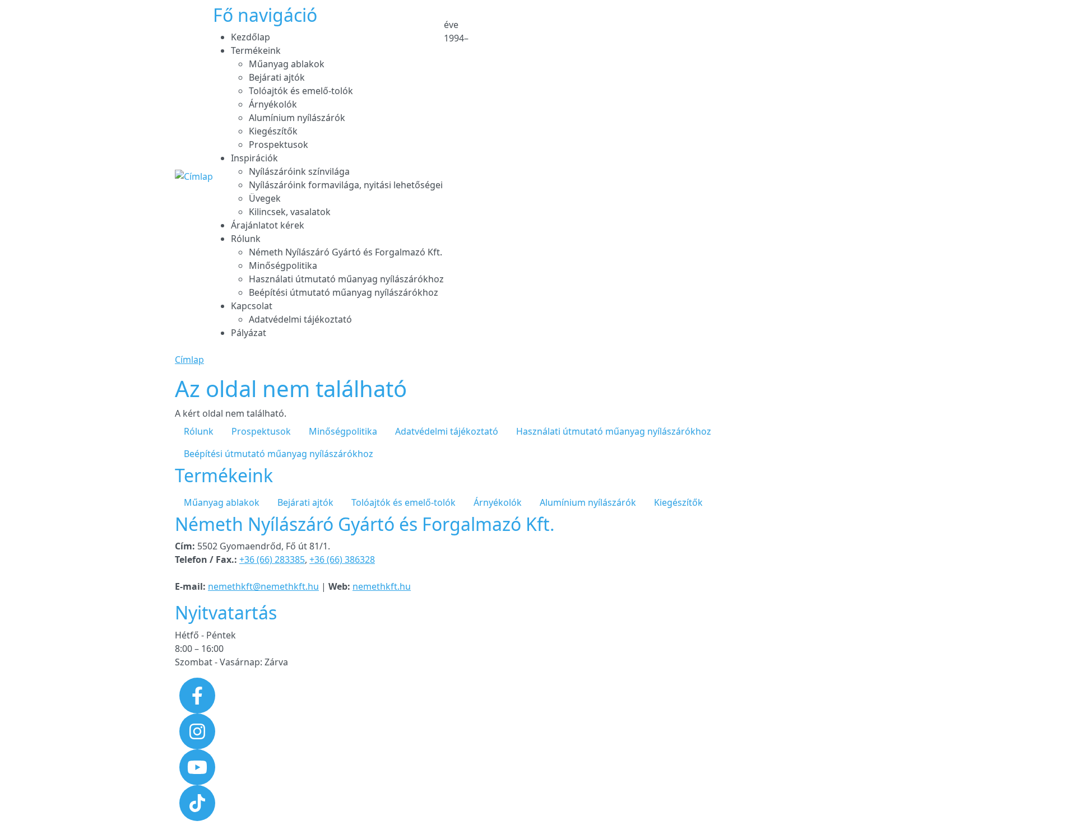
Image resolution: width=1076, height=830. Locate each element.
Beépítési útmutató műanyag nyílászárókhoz (343, 292)
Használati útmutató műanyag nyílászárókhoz (346, 279)
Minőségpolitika (283, 265)
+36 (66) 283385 (272, 559)
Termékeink (256, 50)
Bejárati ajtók (277, 77)
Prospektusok (278, 144)
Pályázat (248, 333)
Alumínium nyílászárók (297, 117)
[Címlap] (194, 176)
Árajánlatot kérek (267, 225)
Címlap (189, 359)
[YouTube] (197, 766)
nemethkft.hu (382, 586)
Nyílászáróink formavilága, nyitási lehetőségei (346, 185)
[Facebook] (197, 694)
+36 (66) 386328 (342, 559)
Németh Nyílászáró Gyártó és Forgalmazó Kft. (345, 252)
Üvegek (265, 198)
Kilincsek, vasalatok (290, 212)
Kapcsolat (251, 306)
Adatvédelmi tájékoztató (300, 319)
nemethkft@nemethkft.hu (263, 586)
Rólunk (246, 238)
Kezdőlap (250, 37)
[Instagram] (197, 730)
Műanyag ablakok (286, 64)
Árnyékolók (273, 104)
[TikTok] (197, 802)
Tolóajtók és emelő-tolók (301, 91)
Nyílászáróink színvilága (299, 171)
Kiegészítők (273, 131)
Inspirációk (254, 158)
